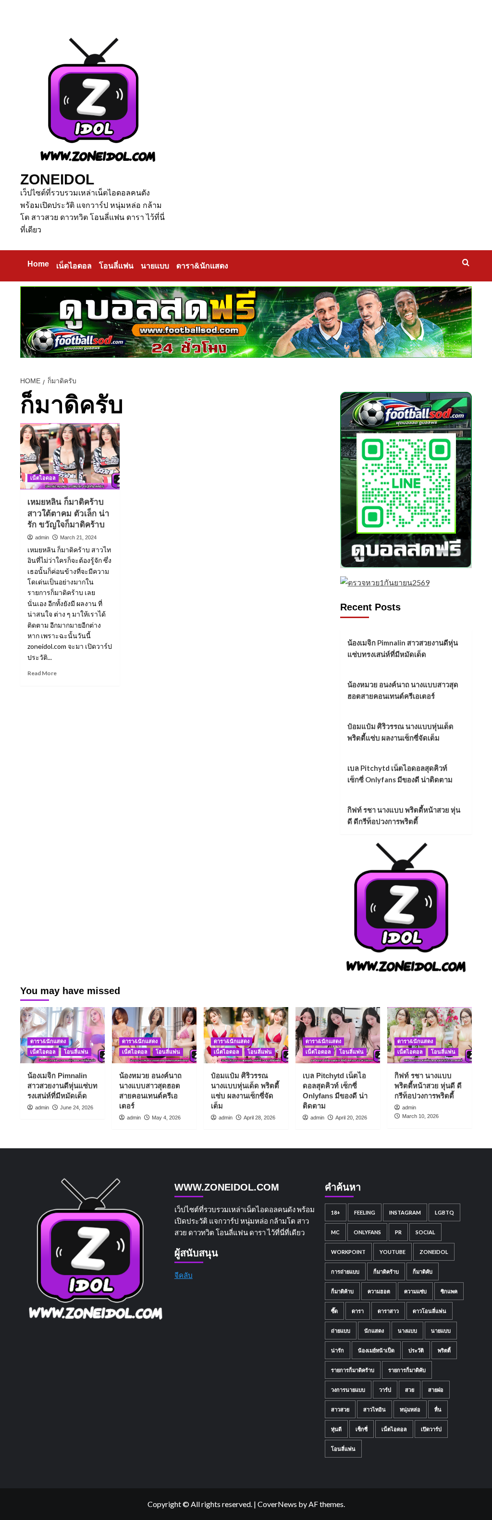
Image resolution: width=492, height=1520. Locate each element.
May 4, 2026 (166, 1117)
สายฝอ (435, 1389)
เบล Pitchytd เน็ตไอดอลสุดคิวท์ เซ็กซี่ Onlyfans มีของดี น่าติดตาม (400, 774)
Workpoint (348, 1252)
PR (398, 1232)
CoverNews (277, 1503)
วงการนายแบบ (348, 1389)
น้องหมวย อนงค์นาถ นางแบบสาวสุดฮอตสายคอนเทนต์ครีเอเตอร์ (402, 690)
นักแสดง (374, 1330)
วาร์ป (385, 1389)
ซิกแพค (449, 1291)
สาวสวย (340, 1409)
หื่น (438, 1409)
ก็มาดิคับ (422, 1271)
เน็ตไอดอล (74, 266)
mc (335, 1232)
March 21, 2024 (78, 537)
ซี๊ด (334, 1311)
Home (38, 264)
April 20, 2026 (351, 1117)
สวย (409, 1389)
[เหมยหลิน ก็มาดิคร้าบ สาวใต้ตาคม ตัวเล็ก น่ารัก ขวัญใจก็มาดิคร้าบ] (70, 456)
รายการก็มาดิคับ (407, 1370)
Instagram (405, 1212)
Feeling (364, 1212)
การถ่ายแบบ (345, 1271)
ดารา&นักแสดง (202, 266)
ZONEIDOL (57, 179)
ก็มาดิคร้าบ (386, 1271)
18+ (335, 1212)
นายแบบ (155, 266)
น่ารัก (337, 1350)
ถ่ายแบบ (340, 1330)
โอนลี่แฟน (116, 266)
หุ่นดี (336, 1429)
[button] (466, 262)
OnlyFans (367, 1232)
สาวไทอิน (374, 1409)
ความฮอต (379, 1291)
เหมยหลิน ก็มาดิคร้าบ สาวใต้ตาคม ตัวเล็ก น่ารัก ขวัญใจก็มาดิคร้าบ (68, 514)
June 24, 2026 (76, 1107)
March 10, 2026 (420, 1116)
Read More (42, 673)
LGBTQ (444, 1212)
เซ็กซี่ (362, 1429)
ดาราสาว (388, 1311)
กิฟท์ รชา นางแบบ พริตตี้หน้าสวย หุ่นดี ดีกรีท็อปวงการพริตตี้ (403, 815)
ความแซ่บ (415, 1291)
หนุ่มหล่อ (410, 1409)
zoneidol (433, 1252)
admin (42, 537)
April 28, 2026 (259, 1117)
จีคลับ (183, 1275)
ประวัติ (416, 1350)
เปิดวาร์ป (431, 1429)
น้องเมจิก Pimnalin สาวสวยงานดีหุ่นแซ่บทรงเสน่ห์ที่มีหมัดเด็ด (402, 648)
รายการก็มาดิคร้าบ (352, 1370)
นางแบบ (407, 1330)
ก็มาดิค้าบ (342, 1291)
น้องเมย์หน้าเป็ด (376, 1350)
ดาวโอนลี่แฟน (429, 1311)
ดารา (358, 1311)
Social (425, 1232)
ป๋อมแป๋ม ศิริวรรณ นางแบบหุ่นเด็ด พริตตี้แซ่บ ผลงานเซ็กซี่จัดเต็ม (400, 732)
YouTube (393, 1252)
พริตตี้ (444, 1350)
